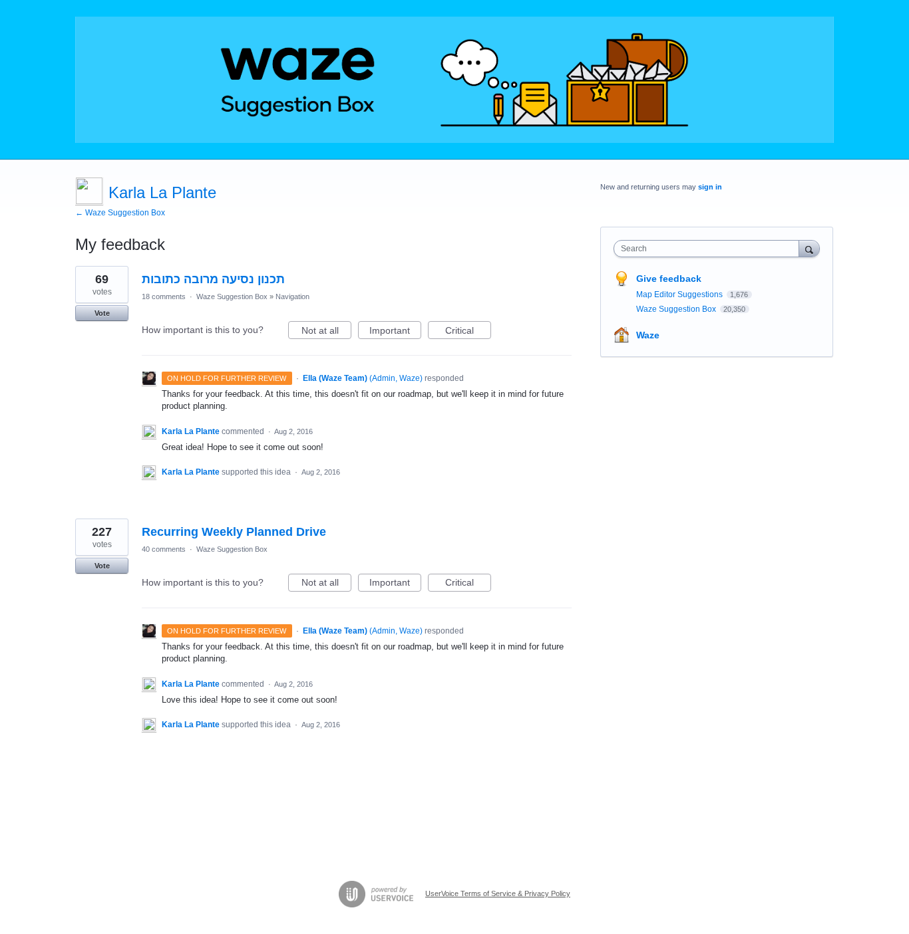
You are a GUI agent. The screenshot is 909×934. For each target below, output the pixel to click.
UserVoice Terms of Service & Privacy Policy (497, 893)
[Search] (809, 248)
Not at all (326, 332)
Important (395, 332)
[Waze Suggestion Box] (454, 80)
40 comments (164, 549)
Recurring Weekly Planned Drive (234, 531)
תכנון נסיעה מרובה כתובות (213, 279)
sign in (710, 187)
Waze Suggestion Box (232, 296)
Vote (102, 313)
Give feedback (668, 278)
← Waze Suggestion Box (120, 212)
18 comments (164, 296)
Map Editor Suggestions (680, 294)
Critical (468, 332)
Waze (647, 335)
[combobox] (709, 248)
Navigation (292, 296)
